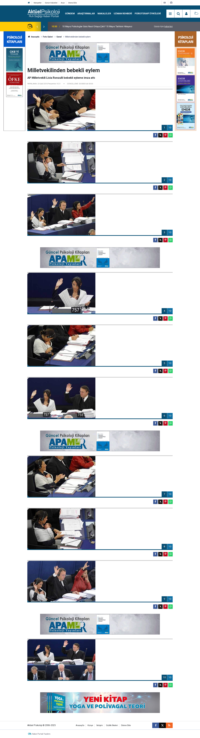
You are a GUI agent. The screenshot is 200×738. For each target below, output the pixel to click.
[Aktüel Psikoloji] (43, 13)
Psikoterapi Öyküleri (148, 13)
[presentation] (37, 26)
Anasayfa (35, 37)
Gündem (70, 13)
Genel (59, 37)
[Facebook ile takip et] (155, 725)
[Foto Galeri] (171, 2)
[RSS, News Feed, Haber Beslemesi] (169, 725)
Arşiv (63, 3)
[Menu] (170, 13)
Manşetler (37, 3)
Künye (90, 725)
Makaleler (104, 13)
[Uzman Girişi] (186, 13)
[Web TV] (164, 2)
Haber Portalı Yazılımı (41, 734)
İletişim (99, 725)
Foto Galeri (48, 37)
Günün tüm (163, 26)
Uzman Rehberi (123, 13)
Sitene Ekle (72, 3)
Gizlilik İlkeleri (112, 725)
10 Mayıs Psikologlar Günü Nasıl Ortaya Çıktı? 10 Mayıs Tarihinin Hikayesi (97, 26)
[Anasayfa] (28, 3)
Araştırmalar (86, 13)
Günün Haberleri (51, 3)
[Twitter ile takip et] (162, 725)
